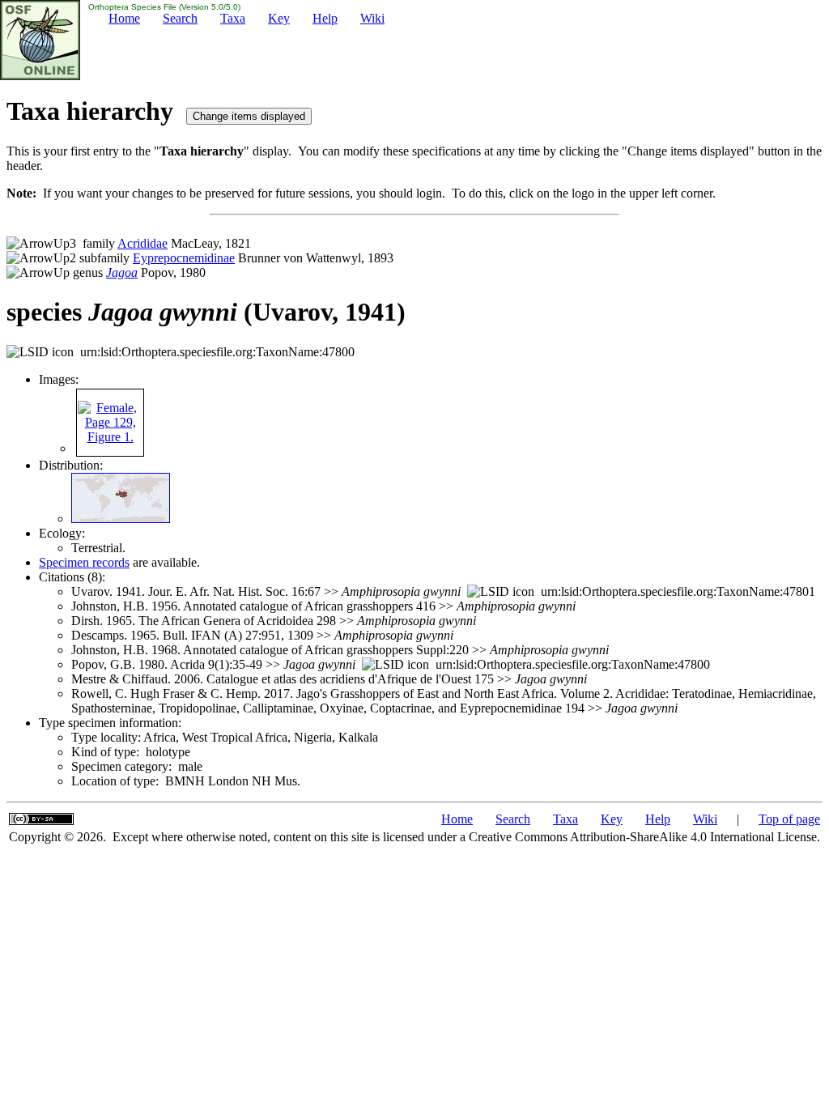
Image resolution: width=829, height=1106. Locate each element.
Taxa (232, 18)
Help (325, 18)
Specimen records (84, 562)
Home (124, 18)
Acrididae (142, 243)
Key (279, 18)
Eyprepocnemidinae (184, 258)
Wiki (372, 18)
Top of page (789, 819)
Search (180, 18)
